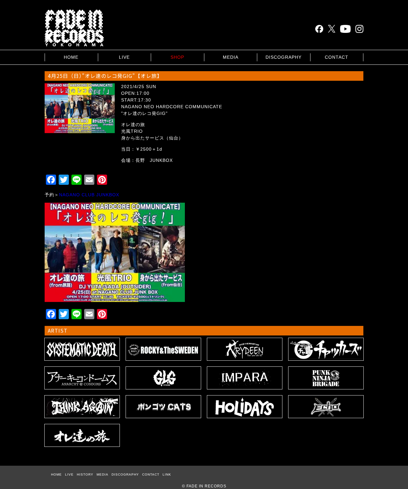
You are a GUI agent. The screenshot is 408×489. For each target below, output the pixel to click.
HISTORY (85, 474)
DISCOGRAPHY (284, 57)
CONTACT (336, 57)
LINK (167, 474)
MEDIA (230, 57)
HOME (71, 57)
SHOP (177, 57)
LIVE (124, 57)
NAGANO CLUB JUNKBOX (89, 194)
